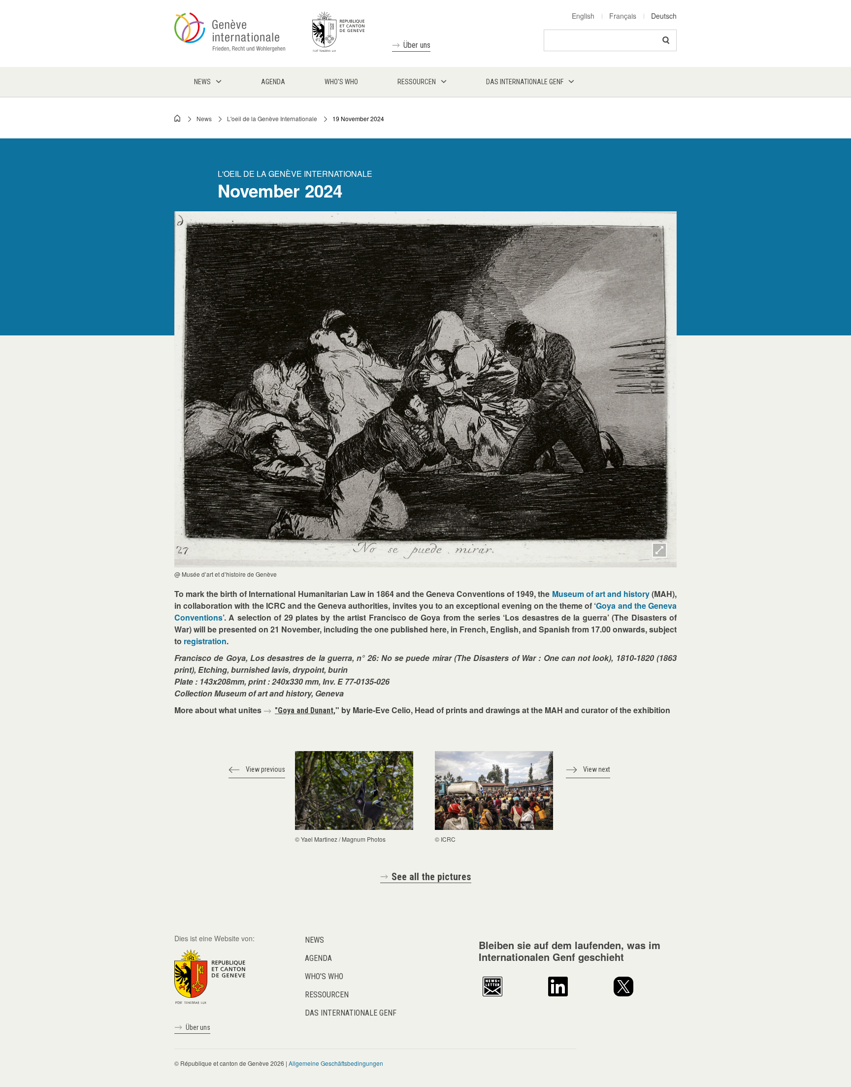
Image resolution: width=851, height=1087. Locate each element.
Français (622, 16)
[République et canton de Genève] (209, 975)
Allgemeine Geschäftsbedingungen (336, 1063)
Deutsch (664, 16)
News (204, 118)
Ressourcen (327, 994)
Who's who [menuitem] (341, 82)
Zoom (659, 550)
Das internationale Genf (350, 1013)
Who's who (324, 976)
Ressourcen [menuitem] (416, 82)
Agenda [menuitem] (273, 82)
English (583, 16)
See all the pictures (431, 877)
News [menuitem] (202, 82)
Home (177, 118)
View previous (265, 769)
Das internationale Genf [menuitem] (524, 82)
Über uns (416, 45)
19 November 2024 (358, 118)
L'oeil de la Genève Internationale (272, 118)
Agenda (318, 958)
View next (596, 769)
